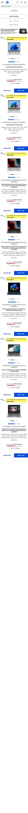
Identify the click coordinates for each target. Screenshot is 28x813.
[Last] (23, 460)
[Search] (17, 2)
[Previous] (9, 460)
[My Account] (21, 2)
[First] (4, 460)
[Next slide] (18, 49)
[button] (16, 38)
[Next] (18, 460)
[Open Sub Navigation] (2, 2)
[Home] (7, 2)
